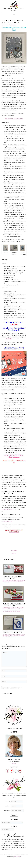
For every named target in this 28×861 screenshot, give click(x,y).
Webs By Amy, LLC (17, 856)
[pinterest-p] (20, 771)
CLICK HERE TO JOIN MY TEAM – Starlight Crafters (14, 456)
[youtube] (12, 771)
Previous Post (14, 550)
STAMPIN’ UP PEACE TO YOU (12, 632)
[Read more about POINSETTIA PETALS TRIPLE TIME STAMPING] (14, 569)
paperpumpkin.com (7, 521)
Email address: (7, 810)
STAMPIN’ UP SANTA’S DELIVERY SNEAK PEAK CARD (14, 604)
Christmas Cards (12, 609)
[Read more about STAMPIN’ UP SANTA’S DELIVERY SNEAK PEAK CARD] (14, 594)
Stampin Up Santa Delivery (14, 611)
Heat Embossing (12, 608)
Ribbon (6, 581)
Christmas (19, 580)
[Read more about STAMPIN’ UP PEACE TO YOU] (14, 622)
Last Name (7, 806)
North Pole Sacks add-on (7, 509)
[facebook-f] (16, 771)
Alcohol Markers (20, 607)
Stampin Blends (6, 611)
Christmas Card (12, 581)
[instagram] (8, 771)
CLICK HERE (8, 338)
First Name (7, 801)
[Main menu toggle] (14, 14)
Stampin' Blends (19, 608)
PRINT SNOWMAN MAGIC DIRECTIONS (14, 118)
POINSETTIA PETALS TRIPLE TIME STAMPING (12, 577)
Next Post (14, 553)
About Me (14, 763)
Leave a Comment (5, 24)
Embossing (7, 635)
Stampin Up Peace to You (11, 636)
